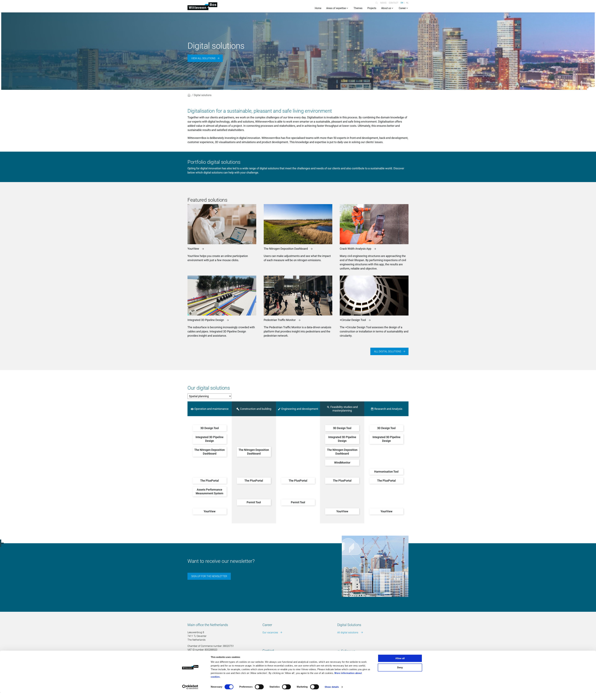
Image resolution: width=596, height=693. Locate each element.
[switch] (259, 686)
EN (402, 3)
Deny (400, 667)
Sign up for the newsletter (209, 576)
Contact (393, 3)
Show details (332, 687)
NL (407, 3)
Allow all (400, 658)
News (383, 3)
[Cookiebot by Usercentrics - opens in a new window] (190, 687)
